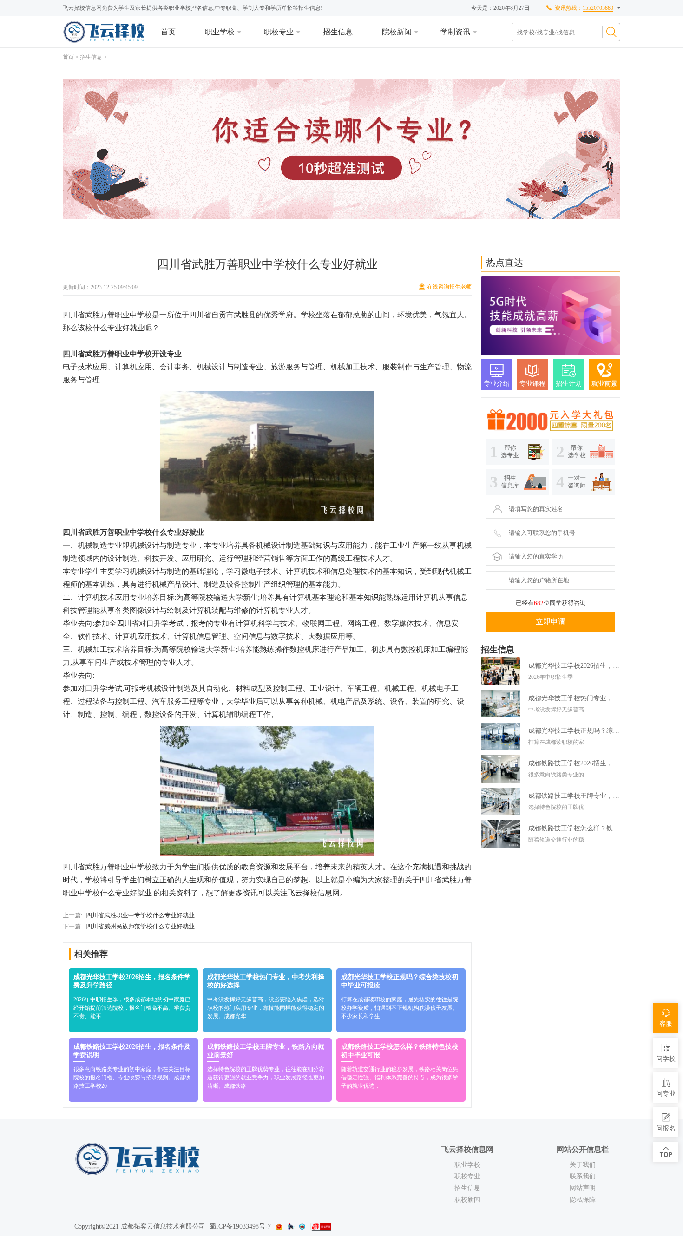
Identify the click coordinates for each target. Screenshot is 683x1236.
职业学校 (220, 32)
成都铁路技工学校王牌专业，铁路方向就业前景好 (574, 795)
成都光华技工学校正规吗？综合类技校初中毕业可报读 (574, 730)
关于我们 (583, 1164)
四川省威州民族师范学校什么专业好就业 (140, 926)
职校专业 (279, 32)
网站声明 (583, 1187)
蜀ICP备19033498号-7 (240, 1226)
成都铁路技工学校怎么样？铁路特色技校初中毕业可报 (574, 828)
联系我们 (583, 1176)
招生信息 (338, 32)
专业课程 (532, 383)
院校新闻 (397, 32)
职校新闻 (467, 1199)
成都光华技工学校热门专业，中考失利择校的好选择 (574, 698)
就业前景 (604, 383)
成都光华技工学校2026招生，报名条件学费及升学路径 (574, 665)
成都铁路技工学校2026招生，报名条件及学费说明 (574, 763)
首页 (168, 32)
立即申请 (550, 621)
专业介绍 (497, 383)
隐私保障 (583, 1199)
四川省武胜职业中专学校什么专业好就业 (140, 915)
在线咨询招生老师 (449, 286)
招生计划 (569, 383)
